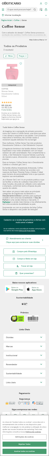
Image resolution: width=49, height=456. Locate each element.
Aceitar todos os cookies (24, 451)
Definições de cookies (24, 437)
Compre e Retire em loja (27, 259)
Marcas (9, 346)
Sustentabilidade (14, 373)
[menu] (3, 9)
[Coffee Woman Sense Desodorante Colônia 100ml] (12, 72)
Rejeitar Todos (25, 444)
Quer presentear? (27, 273)
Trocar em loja (27, 266)
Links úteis (11, 382)
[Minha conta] (40, 3)
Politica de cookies (33, 432)
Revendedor (11, 364)
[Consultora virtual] (40, 9)
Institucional (11, 355)
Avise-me (12, 105)
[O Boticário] (11, 3)
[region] (24, 435)
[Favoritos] (45, 3)
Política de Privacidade (27, 231)
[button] (21, 64)
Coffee (17, 20)
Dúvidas (9, 337)
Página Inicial (6, 20)
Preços (21, 56)
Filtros (10, 56)
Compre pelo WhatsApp (27, 251)
